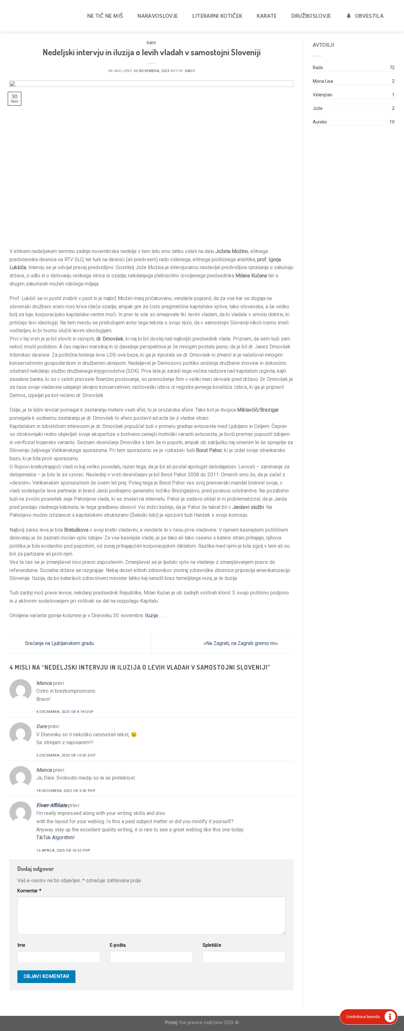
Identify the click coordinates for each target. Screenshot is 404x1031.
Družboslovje (311, 15)
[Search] (396, 15)
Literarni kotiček (217, 15)
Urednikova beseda (363, 1017)
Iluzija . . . (154, 615)
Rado (151, 42)
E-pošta (118, 945)
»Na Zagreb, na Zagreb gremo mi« (241, 643)
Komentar (29, 891)
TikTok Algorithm (54, 838)
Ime (21, 945)
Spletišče (212, 945)
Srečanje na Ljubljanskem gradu (59, 643)
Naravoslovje (157, 15)
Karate (266, 15)
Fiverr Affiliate (51, 805)
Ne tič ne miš (105, 15)
